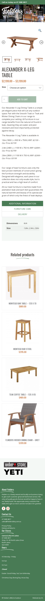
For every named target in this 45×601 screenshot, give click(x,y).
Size (4, 87)
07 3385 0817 (21, 2)
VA (42, 598)
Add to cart (22, 99)
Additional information (22, 203)
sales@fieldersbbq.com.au (11, 521)
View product (22, 288)
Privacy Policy (6, 526)
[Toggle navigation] (40, 13)
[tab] (22, 203)
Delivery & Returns (8, 528)
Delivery (22, 214)
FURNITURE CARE (22, 208)
